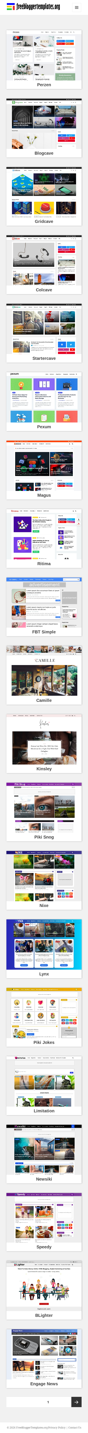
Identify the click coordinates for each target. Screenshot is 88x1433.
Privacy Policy (57, 1427)
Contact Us (74, 1427)
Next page (76, 1402)
